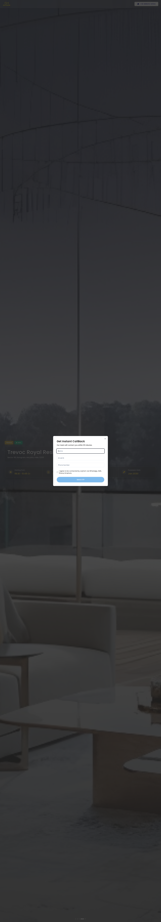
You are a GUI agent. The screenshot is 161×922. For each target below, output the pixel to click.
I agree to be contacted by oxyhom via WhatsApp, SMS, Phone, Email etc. (80, 472)
